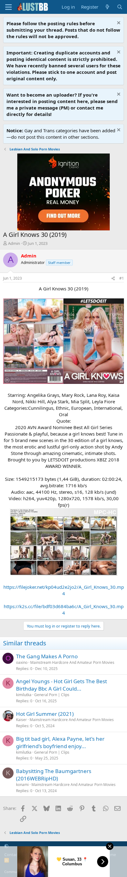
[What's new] (107, 7)
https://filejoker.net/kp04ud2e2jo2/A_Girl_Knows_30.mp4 (63, 590)
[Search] (120, 7)
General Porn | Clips (51, 694)
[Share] (113, 278)
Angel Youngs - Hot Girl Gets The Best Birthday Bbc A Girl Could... (61, 685)
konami (22, 784)
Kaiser (21, 719)
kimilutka (23, 694)
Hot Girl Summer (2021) (45, 713)
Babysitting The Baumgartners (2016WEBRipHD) (53, 774)
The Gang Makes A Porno (47, 656)
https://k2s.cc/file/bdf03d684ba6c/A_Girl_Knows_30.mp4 (64, 609)
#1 (121, 278)
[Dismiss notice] (118, 23)
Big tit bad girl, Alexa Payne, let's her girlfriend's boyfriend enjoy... (60, 742)
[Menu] (8, 7)
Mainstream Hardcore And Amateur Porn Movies (72, 662)
